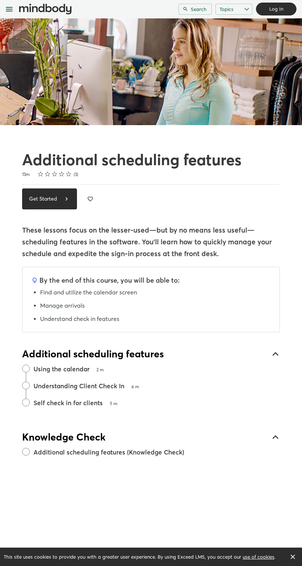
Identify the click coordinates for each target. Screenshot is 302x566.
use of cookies (258, 557)
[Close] (292, 556)
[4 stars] (61, 174)
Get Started (44, 198)
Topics (226, 9)
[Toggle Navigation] (9, 9)
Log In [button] (276, 9)
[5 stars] (68, 174)
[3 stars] (54, 174)
